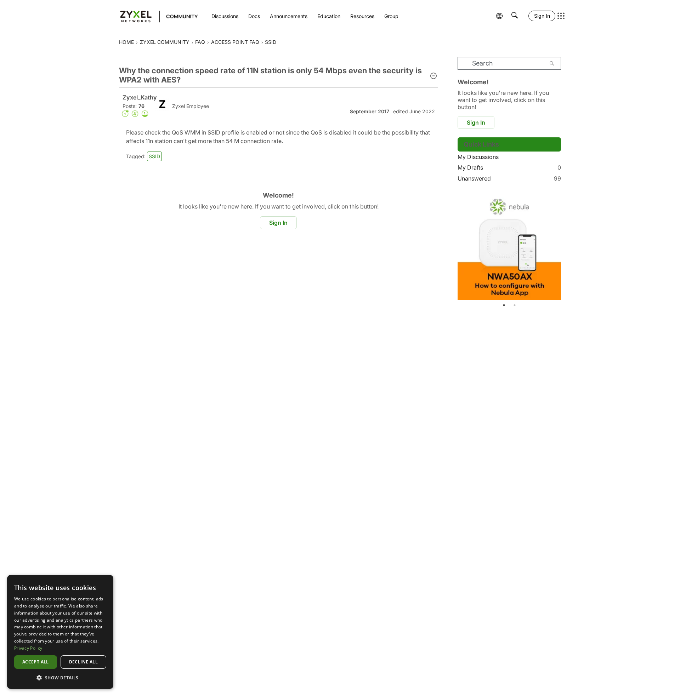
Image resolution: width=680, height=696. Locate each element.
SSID (154, 156)
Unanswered (509, 178)
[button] (433, 76)
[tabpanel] (509, 246)
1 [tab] (504, 305)
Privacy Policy (28, 648)
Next (553, 246)
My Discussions (478, 156)
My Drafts (509, 167)
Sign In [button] (278, 222)
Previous (464, 246)
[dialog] (60, 632)
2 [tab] (514, 305)
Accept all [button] (35, 662)
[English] (155, 16)
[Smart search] (514, 16)
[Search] (552, 63)
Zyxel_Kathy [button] (140, 97)
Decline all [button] (83, 662)
